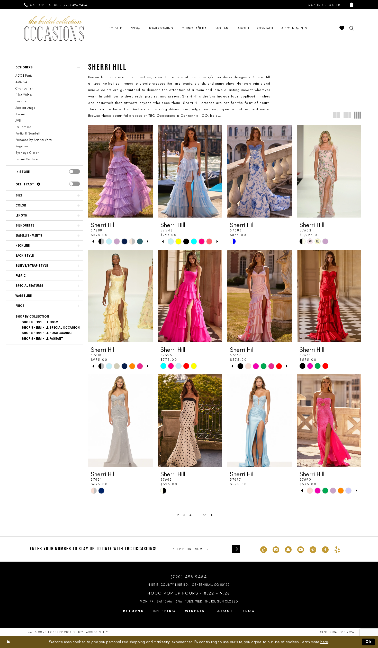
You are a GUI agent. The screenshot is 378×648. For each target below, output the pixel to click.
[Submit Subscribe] (236, 549)
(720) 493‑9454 (189, 576)
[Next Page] (212, 515)
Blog (248, 611)
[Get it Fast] (38, 184)
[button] (323, 5)
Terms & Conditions (40, 632)
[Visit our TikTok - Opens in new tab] (263, 549)
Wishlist (196, 611)
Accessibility (97, 632)
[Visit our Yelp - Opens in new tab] (337, 549)
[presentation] (74, 171)
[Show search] (351, 28)
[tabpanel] (101, 241)
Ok (369, 642)
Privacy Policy (71, 632)
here (324, 642)
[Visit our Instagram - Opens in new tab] (276, 549)
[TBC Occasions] (54, 28)
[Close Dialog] (8, 641)
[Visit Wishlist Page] (342, 28)
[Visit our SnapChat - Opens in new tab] (288, 549)
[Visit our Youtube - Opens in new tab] (300, 549)
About (225, 611)
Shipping (164, 611)
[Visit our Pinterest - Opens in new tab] (313, 549)
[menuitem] (55, 5)
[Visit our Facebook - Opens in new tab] (325, 549)
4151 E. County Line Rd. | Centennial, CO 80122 (189, 585)
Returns (133, 611)
